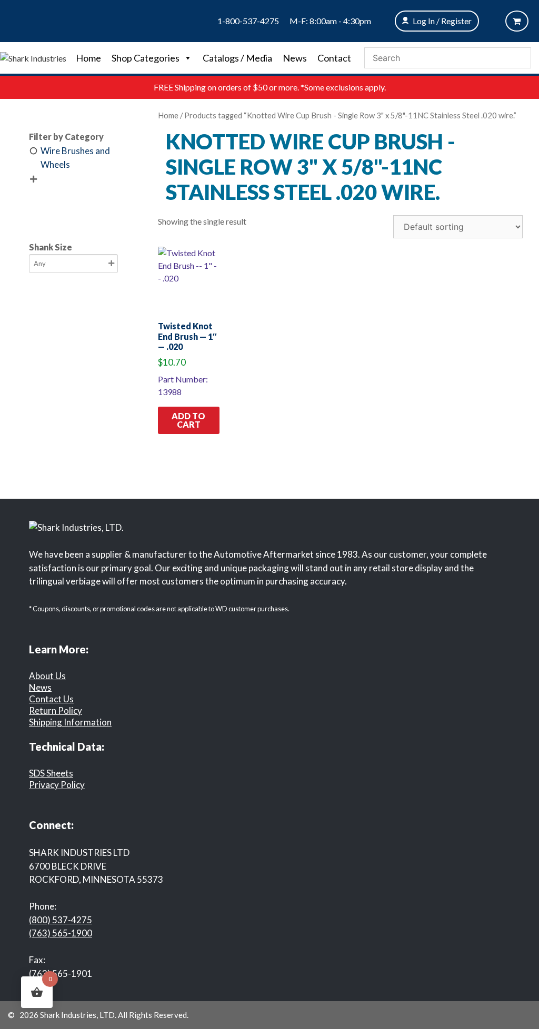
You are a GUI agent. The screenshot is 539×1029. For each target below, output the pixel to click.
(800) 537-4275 (60, 919)
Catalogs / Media (237, 58)
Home (88, 58)
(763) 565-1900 (60, 933)
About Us (47, 675)
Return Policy (55, 710)
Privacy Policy (57, 784)
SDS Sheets (51, 773)
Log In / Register (442, 21)
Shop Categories (145, 58)
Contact (334, 58)
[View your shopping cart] (516, 21)
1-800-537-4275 (248, 21)
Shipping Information (70, 722)
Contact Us (51, 698)
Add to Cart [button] (188, 420)
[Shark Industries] (33, 57)
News (295, 58)
